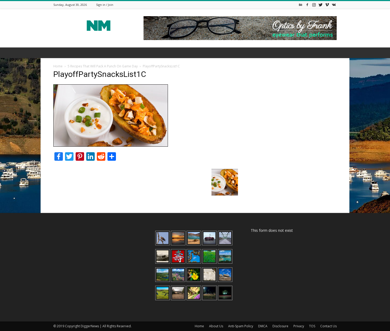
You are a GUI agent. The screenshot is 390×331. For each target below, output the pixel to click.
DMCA (262, 326)
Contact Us (328, 326)
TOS (312, 326)
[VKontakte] (334, 4)
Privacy (298, 326)
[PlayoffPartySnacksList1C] (110, 145)
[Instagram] (314, 4)
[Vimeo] (327, 4)
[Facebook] (307, 4)
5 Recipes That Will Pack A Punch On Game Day (103, 66)
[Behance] (301, 4)
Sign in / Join (104, 5)
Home (58, 66)
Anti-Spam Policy (240, 326)
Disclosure (280, 326)
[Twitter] (320, 4)
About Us (216, 326)
